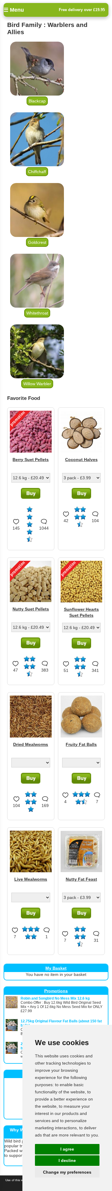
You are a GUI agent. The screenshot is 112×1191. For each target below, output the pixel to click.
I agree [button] (67, 1149)
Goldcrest (37, 242)
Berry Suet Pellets (31, 459)
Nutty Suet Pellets (31, 609)
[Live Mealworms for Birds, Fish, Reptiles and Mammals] (31, 870)
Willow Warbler (37, 383)
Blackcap (37, 101)
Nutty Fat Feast (81, 879)
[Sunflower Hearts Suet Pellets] (81, 600)
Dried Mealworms (30, 744)
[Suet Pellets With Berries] (31, 451)
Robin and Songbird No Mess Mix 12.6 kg (55, 998)
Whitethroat (37, 313)
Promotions (56, 991)
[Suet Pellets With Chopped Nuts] (30, 600)
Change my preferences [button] (67, 1172)
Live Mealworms (30, 879)
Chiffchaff (37, 171)
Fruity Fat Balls (81, 744)
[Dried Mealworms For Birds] (31, 736)
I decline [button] (67, 1160)
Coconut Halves (81, 459)
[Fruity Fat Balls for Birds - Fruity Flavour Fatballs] (81, 736)
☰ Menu (14, 10)
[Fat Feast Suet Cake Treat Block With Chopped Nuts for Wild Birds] (81, 870)
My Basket (56, 968)
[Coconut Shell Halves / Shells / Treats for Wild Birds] (81, 451)
